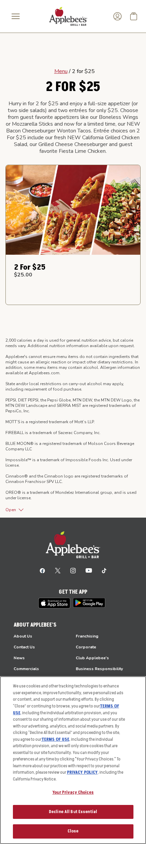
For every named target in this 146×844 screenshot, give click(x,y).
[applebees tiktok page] (104, 570)
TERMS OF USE (55, 739)
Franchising (87, 636)
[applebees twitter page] (57, 570)
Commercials (26, 668)
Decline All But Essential (73, 812)
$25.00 (23, 274)
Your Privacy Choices (73, 792)
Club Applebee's (92, 658)
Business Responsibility (99, 668)
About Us (23, 636)
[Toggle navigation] (15, 16)
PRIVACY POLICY (82, 772)
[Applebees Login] (117, 16)
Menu (61, 71)
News (19, 658)
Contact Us (24, 647)
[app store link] (54, 603)
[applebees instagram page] (73, 570)
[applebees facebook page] (42, 570)
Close (73, 831)
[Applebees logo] (68, 16)
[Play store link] (89, 603)
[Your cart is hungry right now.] (134, 16)
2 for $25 (29, 267)
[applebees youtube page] (89, 570)
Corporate (86, 647)
